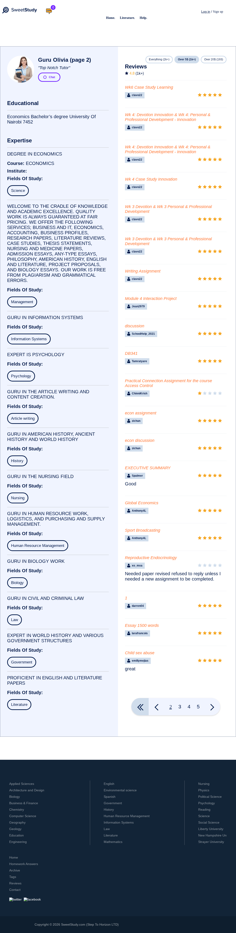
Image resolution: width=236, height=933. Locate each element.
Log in (205, 11)
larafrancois (140, 633)
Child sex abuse (139, 653)
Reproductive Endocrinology (151, 557)
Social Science (208, 822)
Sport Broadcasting (142, 530)
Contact (15, 890)
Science (18, 190)
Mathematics (113, 842)
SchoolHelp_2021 (143, 333)
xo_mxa (137, 565)
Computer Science (22, 816)
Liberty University (210, 829)
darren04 (138, 605)
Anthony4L (139, 510)
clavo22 (137, 95)
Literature (19, 704)
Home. (110, 18)
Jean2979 (138, 306)
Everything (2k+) (159, 59)
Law (14, 620)
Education (16, 835)
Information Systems (29, 339)
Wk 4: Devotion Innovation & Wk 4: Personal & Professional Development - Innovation (167, 117)
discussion (134, 326)
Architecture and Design (26, 790)
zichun (136, 420)
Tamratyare (139, 361)
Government (21, 662)
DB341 (131, 353)
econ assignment (140, 413)
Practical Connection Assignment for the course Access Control (168, 383)
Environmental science (120, 790)
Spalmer (137, 475)
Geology (15, 829)
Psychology (21, 376)
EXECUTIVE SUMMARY (148, 468)
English (109, 784)
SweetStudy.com (73, 924)
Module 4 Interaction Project (151, 298)
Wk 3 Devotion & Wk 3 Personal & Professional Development (168, 209)
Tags (12, 877)
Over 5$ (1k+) (187, 59)
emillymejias (140, 660)
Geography (17, 822)
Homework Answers (23, 864)
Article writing (23, 418)
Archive (14, 870)
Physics (203, 790)
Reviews (15, 883)
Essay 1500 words (142, 625)
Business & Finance (23, 803)
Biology (17, 583)
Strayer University (211, 842)
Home (13, 857)
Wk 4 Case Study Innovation (151, 179)
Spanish (109, 796)
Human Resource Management (37, 545)
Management (22, 302)
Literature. (127, 18)
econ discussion (139, 440)
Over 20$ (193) (213, 59)
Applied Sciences (21, 784)
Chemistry (16, 809)
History (17, 461)
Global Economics (141, 503)
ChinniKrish (139, 393)
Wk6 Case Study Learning (149, 87)
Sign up (218, 11)
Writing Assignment (142, 271)
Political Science (210, 796)
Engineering (18, 842)
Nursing (17, 498)
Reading (204, 809)
